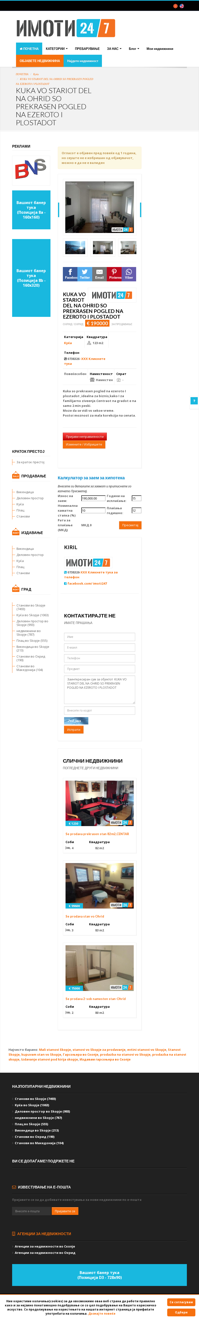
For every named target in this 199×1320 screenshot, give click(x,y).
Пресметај (130, 525)
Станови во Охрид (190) (31, 658)
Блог (133, 49)
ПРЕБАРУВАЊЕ (87, 49)
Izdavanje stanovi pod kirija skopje (49, 1059)
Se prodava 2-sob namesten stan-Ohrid (96, 999)
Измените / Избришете (84, 444)
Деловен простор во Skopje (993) (32, 623)
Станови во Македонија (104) (30, 668)
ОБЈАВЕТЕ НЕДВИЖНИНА (40, 61)
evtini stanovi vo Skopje (146, 1049)
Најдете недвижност (82, 61)
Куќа (36, 74)
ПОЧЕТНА (31, 49)
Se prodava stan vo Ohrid (85, 916)
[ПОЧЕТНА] (66, 32)
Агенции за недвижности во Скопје (45, 1246)
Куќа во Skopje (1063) (33, 615)
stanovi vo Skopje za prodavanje (99, 1049)
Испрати (73, 729)
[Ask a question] (194, 400)
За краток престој (30, 462)
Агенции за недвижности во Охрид (45, 1252)
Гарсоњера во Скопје (80, 1054)
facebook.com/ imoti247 (87, 583)
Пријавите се (65, 1211)
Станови (23, 516)
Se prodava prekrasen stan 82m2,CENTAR (97, 834)
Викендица (25, 492)
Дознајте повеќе (102, 1313)
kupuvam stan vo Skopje (41, 1054)
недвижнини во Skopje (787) (29, 633)
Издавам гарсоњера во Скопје (105, 1059)
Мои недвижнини (160, 49)
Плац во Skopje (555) (32, 640)
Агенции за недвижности (44, 1233)
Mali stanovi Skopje (55, 1049)
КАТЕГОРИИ (55, 49)
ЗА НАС (113, 49)
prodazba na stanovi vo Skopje (125, 1054)
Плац (20, 510)
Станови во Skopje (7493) (31, 607)
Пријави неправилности (85, 436)
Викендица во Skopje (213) (33, 648)
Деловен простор (30, 498)
